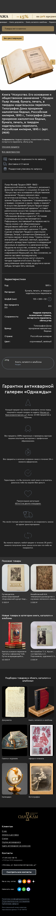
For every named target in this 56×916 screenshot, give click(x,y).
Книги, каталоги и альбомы (36, 22)
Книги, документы (17, 22)
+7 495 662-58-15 (9, 858)
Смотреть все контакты (19, 872)
